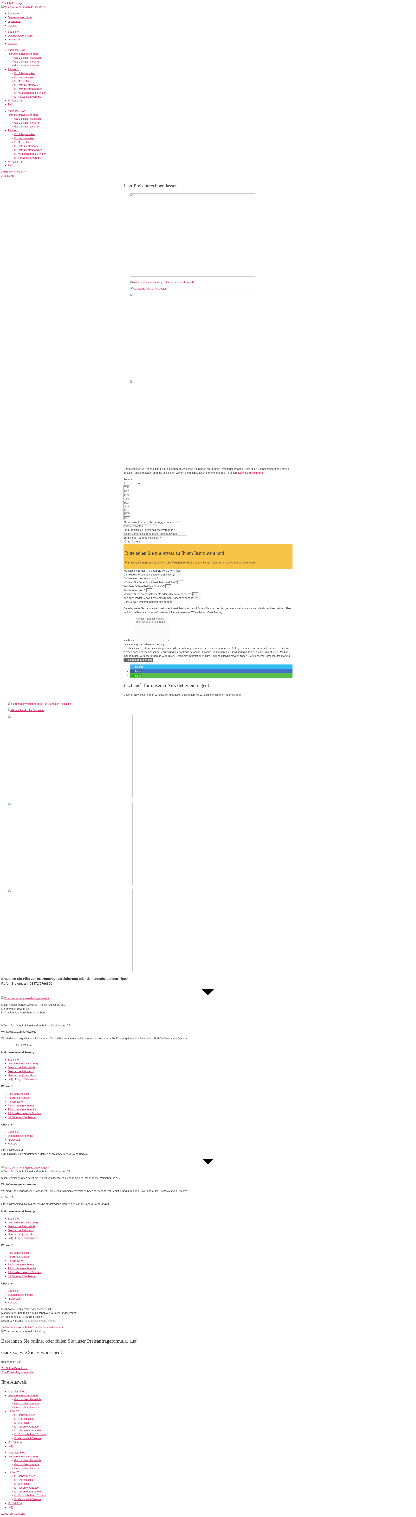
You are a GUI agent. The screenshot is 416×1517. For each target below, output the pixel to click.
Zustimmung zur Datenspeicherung (144, 644)
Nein (137, 541)
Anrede (128, 479)
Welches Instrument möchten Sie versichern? (150, 570)
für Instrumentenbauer (26, 85)
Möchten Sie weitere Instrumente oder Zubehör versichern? (158, 594)
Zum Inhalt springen (12, 3)
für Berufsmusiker (24, 77)
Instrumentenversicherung (23, 53)
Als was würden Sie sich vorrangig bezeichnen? (151, 522)
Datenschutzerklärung (20, 17)
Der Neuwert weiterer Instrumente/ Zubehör (149, 601)
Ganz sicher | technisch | (28, 65)
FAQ (10, 104)
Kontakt (12, 25)
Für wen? (13, 69)
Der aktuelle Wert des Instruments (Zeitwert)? (150, 574)
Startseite (13, 13)
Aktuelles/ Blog (16, 50)
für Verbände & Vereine (27, 96)
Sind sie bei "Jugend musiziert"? (142, 537)
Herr (130, 483)
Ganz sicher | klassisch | (28, 57)
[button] (137, 666)
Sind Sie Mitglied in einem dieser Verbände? (149, 530)
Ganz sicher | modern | (27, 61)
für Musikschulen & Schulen (30, 92)
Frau (139, 483)
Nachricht (129, 640)
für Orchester (21, 81)
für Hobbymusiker (24, 73)
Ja (129, 541)
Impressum (14, 21)
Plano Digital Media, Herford (40, 1320)
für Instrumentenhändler (28, 89)
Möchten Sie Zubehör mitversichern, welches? (150, 582)
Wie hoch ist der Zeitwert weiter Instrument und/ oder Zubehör (159, 598)
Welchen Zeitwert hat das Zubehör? (144, 586)
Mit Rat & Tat (15, 100)
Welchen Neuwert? (135, 590)
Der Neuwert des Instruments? (141, 578)
